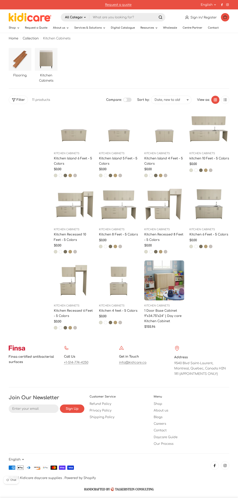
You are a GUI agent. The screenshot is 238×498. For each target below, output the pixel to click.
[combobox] (113, 17)
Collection (31, 38)
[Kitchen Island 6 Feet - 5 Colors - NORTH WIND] (65, 175)
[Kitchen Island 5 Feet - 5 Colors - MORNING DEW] (100, 175)
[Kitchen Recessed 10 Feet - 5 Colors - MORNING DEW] (55, 251)
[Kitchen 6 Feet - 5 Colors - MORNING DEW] (191, 246)
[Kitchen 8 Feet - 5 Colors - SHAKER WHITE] (120, 246)
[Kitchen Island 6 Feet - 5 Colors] (74, 128)
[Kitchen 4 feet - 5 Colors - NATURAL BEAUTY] (115, 322)
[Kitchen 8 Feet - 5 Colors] (119, 204)
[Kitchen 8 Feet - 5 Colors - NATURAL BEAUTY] (115, 246)
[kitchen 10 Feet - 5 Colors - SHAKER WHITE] (210, 170)
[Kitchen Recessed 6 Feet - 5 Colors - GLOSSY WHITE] (60, 327)
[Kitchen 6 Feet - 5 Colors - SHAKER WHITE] (210, 246)
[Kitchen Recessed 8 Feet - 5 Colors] (164, 204)
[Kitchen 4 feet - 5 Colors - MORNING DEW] (100, 322)
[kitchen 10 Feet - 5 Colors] (209, 128)
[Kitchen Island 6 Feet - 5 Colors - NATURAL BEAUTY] (70, 175)
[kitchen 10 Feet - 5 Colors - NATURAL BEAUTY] (206, 170)
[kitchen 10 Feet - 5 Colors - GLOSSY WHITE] (196, 170)
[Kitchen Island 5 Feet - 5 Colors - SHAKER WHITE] (120, 175)
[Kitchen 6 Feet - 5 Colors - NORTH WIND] (201, 246)
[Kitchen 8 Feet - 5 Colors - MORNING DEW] (100, 246)
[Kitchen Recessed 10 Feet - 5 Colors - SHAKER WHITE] (75, 251)
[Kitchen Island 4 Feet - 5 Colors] (164, 128)
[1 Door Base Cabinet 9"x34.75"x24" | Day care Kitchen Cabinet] (164, 280)
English (207, 4)
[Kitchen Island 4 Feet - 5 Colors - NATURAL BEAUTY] (160, 175)
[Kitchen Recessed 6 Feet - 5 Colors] (74, 280)
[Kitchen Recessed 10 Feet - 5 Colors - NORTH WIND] (65, 251)
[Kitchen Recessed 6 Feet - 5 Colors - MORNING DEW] (55, 327)
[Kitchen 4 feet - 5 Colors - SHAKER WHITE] (120, 322)
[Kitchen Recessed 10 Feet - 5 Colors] (74, 204)
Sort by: (143, 100)
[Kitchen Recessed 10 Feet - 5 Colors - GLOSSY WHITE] (60, 251)
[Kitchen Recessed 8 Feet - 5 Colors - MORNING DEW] (146, 251)
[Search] (160, 17)
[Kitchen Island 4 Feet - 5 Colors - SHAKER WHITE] (165, 175)
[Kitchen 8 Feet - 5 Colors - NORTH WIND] (110, 246)
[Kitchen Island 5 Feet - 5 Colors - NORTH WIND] (110, 175)
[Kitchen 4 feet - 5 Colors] (119, 280)
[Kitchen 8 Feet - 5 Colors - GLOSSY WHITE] (105, 246)
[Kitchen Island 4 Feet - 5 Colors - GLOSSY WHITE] (151, 175)
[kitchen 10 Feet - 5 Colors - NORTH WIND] (201, 170)
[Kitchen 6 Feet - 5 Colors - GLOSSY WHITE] (196, 246)
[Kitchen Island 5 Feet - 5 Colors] (119, 128)
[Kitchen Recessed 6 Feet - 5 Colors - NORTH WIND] (65, 327)
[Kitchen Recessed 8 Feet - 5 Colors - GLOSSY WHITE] (151, 251)
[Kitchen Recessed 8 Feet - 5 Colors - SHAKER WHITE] (165, 251)
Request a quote (118, 4)
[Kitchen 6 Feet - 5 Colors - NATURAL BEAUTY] (206, 246)
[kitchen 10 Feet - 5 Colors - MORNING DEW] (191, 170)
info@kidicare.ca (132, 362)
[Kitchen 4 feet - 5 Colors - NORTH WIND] (110, 322)
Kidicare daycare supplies (41, 478)
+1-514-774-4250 (76, 362)
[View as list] (225, 100)
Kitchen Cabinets (66, 153)
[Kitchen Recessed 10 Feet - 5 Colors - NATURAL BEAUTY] (70, 251)
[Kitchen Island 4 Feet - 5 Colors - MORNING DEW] (146, 175)
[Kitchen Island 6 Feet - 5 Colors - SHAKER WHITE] (75, 175)
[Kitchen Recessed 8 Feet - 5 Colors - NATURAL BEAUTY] (160, 251)
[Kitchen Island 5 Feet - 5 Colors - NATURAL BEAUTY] (115, 175)
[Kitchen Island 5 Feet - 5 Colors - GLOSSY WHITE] (105, 175)
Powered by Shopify (80, 478)
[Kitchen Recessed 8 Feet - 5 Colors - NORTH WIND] (156, 251)
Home (13, 38)
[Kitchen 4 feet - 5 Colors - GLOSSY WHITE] (105, 322)
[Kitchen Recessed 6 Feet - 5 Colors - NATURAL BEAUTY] (70, 327)
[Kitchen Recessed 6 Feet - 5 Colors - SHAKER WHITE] (75, 327)
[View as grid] (215, 100)
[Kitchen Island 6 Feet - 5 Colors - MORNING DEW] (55, 175)
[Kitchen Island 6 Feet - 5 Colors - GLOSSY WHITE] (60, 175)
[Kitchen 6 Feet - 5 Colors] (209, 204)
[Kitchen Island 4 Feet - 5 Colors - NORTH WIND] (156, 175)
